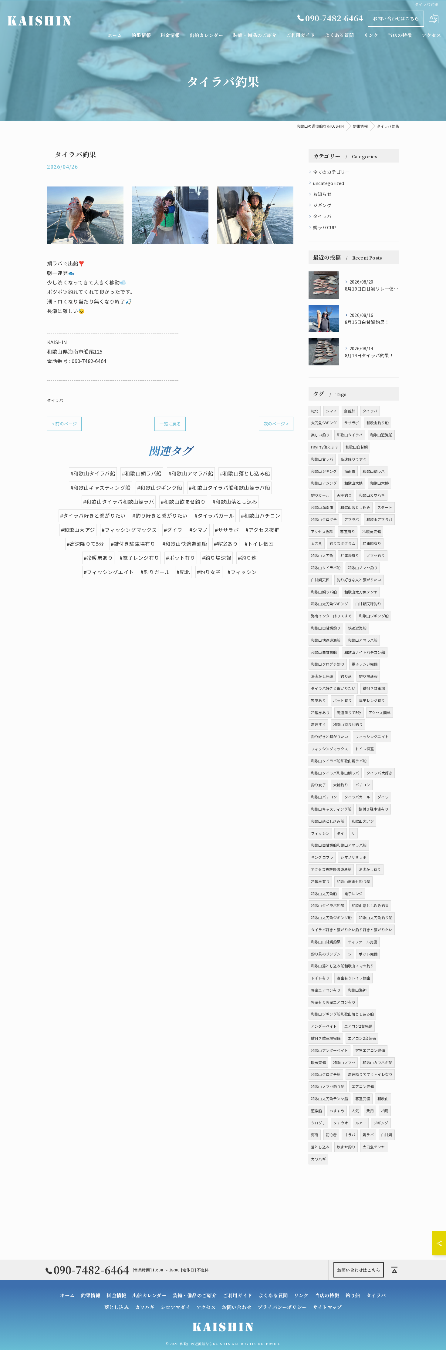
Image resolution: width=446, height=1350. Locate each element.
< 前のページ (64, 424)
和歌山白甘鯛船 (324, 652)
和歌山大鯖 (353, 482)
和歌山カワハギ (372, 495)
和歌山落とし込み (355, 507)
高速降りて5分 (349, 712)
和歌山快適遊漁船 (326, 640)
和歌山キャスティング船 (331, 808)
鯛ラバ (368, 1134)
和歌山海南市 (322, 507)
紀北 (314, 410)
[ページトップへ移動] (394, 1270)
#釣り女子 (209, 572)
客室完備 (362, 1098)
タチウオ (340, 1122)
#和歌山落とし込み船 (245, 473)
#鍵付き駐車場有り (133, 543)
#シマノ (198, 529)
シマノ (331, 410)
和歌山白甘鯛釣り (326, 627)
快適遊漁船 (357, 627)
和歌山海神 (357, 989)
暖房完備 (318, 1062)
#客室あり (226, 543)
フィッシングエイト (372, 736)
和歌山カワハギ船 (377, 1062)
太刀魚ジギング (324, 422)
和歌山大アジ (363, 821)
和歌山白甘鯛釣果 (326, 941)
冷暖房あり (320, 712)
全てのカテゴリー (331, 172)
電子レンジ (353, 893)
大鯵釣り (340, 784)
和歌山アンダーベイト (329, 1050)
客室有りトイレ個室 (353, 977)
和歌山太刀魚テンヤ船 (329, 1098)
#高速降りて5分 (85, 543)
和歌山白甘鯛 (357, 446)
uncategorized (328, 183)
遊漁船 (316, 1110)
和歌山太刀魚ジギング (329, 603)
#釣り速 (247, 557)
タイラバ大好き (379, 772)
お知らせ (322, 194)
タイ (340, 833)
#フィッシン (242, 572)
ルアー (360, 1122)
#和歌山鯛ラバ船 (142, 473)
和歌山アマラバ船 (363, 640)
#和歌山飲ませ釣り (183, 501)
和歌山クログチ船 (326, 1074)
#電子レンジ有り (139, 557)
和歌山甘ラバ (322, 459)
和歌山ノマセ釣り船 (327, 1086)
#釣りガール (155, 572)
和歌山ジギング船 (374, 615)
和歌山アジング (324, 482)
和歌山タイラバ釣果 (327, 905)
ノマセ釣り (376, 555)
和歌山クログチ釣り (327, 664)
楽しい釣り (320, 434)
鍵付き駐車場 (374, 688)
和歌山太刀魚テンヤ (361, 591)
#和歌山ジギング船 (159, 487)
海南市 (350, 471)
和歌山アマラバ (379, 519)
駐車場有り (349, 555)
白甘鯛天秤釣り (368, 603)
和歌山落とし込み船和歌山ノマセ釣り (342, 965)
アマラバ (351, 519)
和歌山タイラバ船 (326, 567)
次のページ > (276, 424)
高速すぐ (318, 724)
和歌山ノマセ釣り (363, 567)
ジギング (322, 205)
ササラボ (351, 422)
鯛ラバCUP (324, 227)
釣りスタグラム (342, 543)
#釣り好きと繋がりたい (160, 515)
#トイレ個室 (259, 543)
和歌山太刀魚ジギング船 (331, 917)
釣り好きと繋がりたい (329, 736)
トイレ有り (320, 977)
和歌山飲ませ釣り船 (353, 881)
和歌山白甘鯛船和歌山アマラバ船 (339, 845)
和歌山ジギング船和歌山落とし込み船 (342, 1013)
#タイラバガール (214, 515)
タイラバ (55, 400)
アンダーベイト (324, 1026)
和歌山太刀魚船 (324, 893)
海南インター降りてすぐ (331, 615)
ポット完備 (368, 953)
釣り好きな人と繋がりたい (359, 579)
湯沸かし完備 (322, 676)
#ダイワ (173, 529)
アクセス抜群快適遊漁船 (331, 869)
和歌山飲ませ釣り (348, 724)
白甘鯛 (386, 1134)
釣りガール (320, 495)
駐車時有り (372, 543)
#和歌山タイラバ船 (92, 473)
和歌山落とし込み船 (327, 821)
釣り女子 (318, 784)
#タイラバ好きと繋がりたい (93, 515)
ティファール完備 (362, 941)
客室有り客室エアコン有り (333, 1002)
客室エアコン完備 (370, 1050)
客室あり (318, 700)
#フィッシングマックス (129, 529)
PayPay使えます (324, 446)
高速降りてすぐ (353, 459)
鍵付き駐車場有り (373, 808)
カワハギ (318, 1158)
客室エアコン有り (326, 989)
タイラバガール (357, 796)
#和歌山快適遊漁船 (184, 543)
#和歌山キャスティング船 (100, 487)
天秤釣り (344, 495)
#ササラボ (227, 529)
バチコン (362, 784)
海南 (314, 1134)
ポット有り (342, 700)
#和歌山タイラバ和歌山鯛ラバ (118, 501)
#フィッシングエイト (109, 572)
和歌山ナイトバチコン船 (364, 652)
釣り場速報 (368, 676)
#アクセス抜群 (262, 529)
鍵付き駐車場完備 (326, 1038)
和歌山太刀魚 (322, 555)
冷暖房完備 (371, 531)
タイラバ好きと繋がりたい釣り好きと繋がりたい (351, 929)
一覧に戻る (170, 424)
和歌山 (383, 1098)
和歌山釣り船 (378, 422)
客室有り (347, 531)
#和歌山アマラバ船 (190, 473)
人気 (355, 1110)
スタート (384, 507)
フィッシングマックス (329, 748)
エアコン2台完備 (358, 1026)
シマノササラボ (353, 857)
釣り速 (346, 676)
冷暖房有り (320, 881)
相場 (384, 1110)
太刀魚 (316, 543)
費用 (369, 1110)
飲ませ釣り (346, 1146)
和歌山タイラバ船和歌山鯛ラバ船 (339, 760)
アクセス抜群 (322, 531)
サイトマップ (327, 1307)
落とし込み (320, 1146)
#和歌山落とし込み (234, 501)
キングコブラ (322, 857)
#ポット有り (180, 557)
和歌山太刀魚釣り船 (375, 917)
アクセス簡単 (379, 712)
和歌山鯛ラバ (374, 471)
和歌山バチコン (324, 796)
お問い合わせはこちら (396, 18)
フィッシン (320, 833)
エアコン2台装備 (362, 1038)
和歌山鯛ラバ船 (324, 591)
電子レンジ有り (372, 700)
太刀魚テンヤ (374, 1146)
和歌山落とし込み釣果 (370, 905)
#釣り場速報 (216, 557)
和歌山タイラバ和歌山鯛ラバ (335, 772)
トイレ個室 (364, 748)
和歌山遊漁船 (381, 434)
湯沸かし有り (370, 869)
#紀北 (183, 572)
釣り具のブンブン (326, 953)
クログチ (318, 1122)
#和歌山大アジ (78, 529)
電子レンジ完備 (364, 664)
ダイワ (383, 796)
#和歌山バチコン (261, 515)
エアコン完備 (363, 1086)
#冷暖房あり (98, 557)
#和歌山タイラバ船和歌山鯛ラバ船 (229, 487)
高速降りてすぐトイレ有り (370, 1074)
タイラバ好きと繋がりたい (333, 688)
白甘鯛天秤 (320, 579)
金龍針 (349, 410)
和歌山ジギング (324, 471)
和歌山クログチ (324, 519)
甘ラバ (349, 1134)
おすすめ (336, 1110)
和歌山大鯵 (379, 482)
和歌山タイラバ (350, 434)
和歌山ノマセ (344, 1062)
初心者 (331, 1134)
